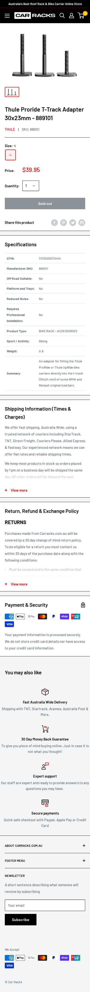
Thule (10, 129)
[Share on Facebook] (54, 222)
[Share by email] (81, 222)
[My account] (71, 15)
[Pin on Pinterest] (63, 222)
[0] (81, 15)
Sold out (45, 203)
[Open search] (62, 15)
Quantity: (12, 186)
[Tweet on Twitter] (72, 222)
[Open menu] (7, 16)
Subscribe (20, 919)
